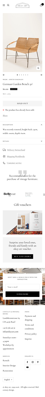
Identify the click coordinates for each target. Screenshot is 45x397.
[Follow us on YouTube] (27, 367)
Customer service (14, 163)
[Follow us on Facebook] (27, 362)
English (7, 379)
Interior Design (9, 365)
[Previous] (4, 75)
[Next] (41, 75)
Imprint (28, 338)
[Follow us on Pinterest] (37, 362)
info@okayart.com (10, 331)
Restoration (8, 370)
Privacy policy (31, 333)
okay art (8, 387)
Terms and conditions (29, 326)
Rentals (6, 360)
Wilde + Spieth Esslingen (13, 79)
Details (6, 141)
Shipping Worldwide (16, 156)
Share (5, 115)
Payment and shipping (30, 318)
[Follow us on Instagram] (32, 362)
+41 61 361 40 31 (9, 327)
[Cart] (41, 5)
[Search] (8, 5)
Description (8, 125)
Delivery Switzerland (16, 150)
